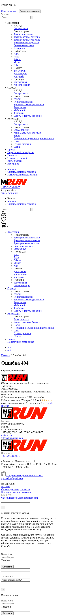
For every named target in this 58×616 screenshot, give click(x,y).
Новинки (12, 155)
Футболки (19, 113)
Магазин (12, 169)
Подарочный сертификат (20, 152)
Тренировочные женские (27, 39)
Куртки (17, 99)
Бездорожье (20, 48)
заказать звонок (9, 193)
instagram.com (31, 497)
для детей (19, 76)
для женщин (20, 73)
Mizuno (17, 62)
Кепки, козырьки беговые (27, 132)
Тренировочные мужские (27, 37)
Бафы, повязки (21, 130)
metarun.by (6, 435)
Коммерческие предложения (22, 174)
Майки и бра (20, 110)
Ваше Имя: (7, 554)
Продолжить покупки (29, 11)
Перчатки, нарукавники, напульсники (34, 138)
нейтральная (20, 82)
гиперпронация (22, 84)
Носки (17, 135)
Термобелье (20, 107)
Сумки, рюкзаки (22, 144)
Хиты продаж (14, 161)
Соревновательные (24, 45)
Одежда (11, 288)
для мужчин (20, 70)
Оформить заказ (9, 11)
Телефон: (6, 560)
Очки (16, 141)
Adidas (17, 59)
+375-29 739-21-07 (10, 187)
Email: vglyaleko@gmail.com (22, 477)
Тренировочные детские (26, 42)
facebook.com (16, 497)
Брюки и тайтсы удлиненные (29, 104)
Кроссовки (13, 232)
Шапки (17, 146)
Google (49, 403)
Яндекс (5, 406)
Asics (16, 56)
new (9, 347)
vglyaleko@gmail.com (12, 438)
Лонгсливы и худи (23, 101)
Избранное (13, 163)
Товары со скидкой (17, 158)
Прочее (11, 149)
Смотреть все (21, 28)
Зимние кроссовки (23, 34)
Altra (16, 53)
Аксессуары (13, 313)
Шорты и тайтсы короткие (28, 115)
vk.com (5, 497)
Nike (16, 65)
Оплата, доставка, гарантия (21, 171)
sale (9, 350)
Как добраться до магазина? (21, 475)
